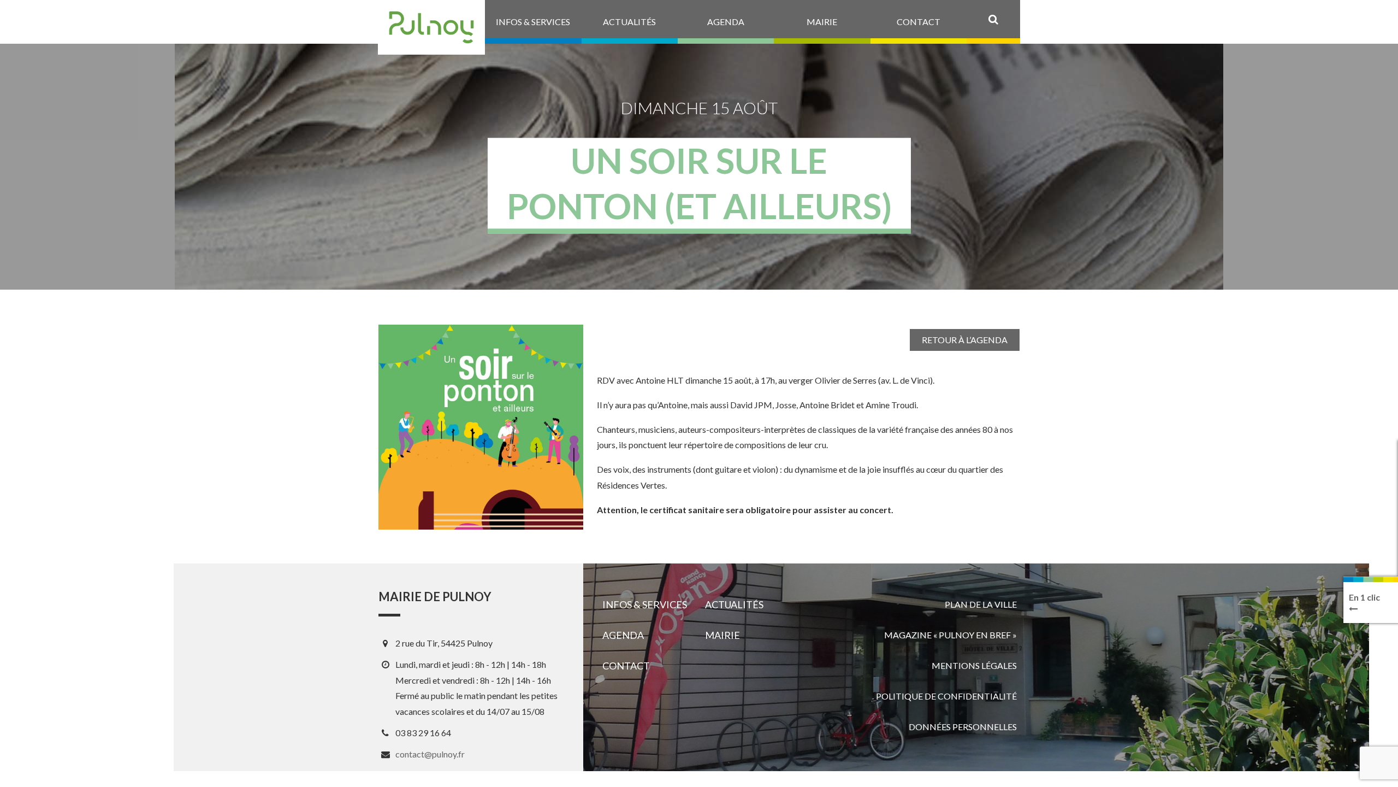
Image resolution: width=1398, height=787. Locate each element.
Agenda (623, 635)
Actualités (734, 604)
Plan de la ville (981, 604)
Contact (626, 666)
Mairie (722, 635)
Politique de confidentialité (946, 696)
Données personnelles (963, 726)
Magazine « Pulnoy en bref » (950, 635)
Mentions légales (974, 665)
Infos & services (644, 604)
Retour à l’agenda (965, 339)
